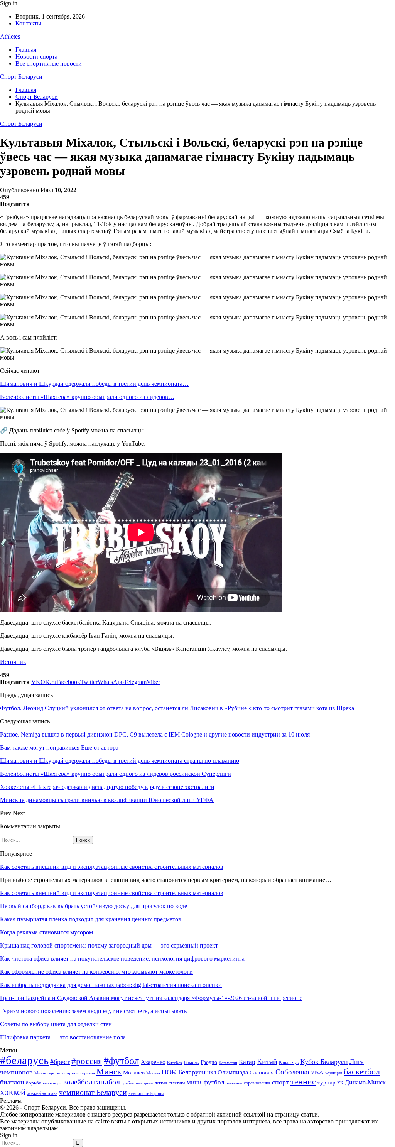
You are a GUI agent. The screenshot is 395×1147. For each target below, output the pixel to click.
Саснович (262, 1072)
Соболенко (292, 1072)
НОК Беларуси (184, 1072)
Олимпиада (233, 1072)
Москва (153, 1073)
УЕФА (317, 1073)
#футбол (121, 1060)
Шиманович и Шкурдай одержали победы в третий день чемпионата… (94, 383)
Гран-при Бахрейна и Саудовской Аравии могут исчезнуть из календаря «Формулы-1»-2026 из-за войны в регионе (151, 998)
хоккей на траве (42, 1093)
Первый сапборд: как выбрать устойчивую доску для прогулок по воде (93, 906)
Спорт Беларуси (21, 76)
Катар (247, 1062)
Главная (25, 49)
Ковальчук (289, 1062)
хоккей (12, 1092)
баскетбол (362, 1071)
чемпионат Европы (146, 1093)
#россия (86, 1061)
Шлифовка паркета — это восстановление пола (63, 1037)
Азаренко (153, 1062)
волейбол (77, 1082)
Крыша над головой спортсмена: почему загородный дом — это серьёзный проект (109, 945)
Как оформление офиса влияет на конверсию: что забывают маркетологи (96, 971)
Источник (13, 662)
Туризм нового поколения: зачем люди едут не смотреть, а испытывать (93, 1011)
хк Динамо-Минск (361, 1082)
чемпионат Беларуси (93, 1092)
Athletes (10, 36)
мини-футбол (205, 1082)
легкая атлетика (170, 1083)
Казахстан (228, 1062)
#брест (60, 1062)
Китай (267, 1061)
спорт (280, 1082)
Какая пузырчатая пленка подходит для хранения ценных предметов (90, 919)
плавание (234, 1083)
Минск (109, 1071)
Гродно (209, 1062)
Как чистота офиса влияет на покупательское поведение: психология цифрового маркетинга (122, 958)
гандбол (107, 1082)
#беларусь (24, 1060)
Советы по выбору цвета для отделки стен (56, 1024)
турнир (326, 1082)
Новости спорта (36, 56)
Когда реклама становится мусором (46, 932)
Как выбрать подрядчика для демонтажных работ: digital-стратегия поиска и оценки (111, 984)
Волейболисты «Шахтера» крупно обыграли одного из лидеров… (87, 397)
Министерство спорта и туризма (64, 1073)
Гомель (191, 1062)
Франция (333, 1073)
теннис (303, 1081)
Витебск (174, 1063)
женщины (144, 1083)
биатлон (12, 1082)
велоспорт (52, 1083)
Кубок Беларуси (324, 1062)
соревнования (257, 1083)
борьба (33, 1083)
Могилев (134, 1072)
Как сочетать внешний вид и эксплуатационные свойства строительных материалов (111, 866)
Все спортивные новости (48, 63)
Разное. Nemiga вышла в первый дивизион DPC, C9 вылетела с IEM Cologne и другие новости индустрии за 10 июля (156, 734)
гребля (128, 1083)
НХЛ (211, 1073)
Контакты (28, 23)
